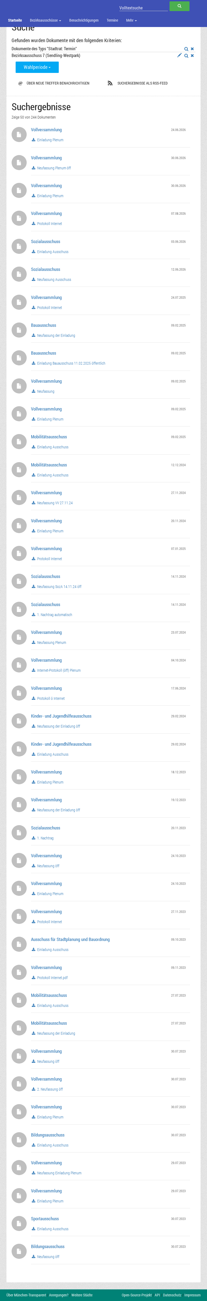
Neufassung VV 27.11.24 (54, 502)
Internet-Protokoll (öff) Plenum (58, 670)
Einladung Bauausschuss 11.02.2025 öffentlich (70, 363)
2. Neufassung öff (49, 1089)
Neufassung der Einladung (55, 335)
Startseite (15, 20)
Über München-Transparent (26, 1294)
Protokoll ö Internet (50, 698)
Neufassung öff (47, 865)
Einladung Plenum (49, 139)
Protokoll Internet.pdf (52, 977)
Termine (112, 20)
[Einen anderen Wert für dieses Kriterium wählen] (179, 55)
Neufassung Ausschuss (53, 279)
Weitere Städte (81, 1294)
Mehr (130, 20)
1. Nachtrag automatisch (54, 614)
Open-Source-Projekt (137, 1294)
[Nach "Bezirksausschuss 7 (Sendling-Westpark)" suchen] (186, 55)
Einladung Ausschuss (52, 251)
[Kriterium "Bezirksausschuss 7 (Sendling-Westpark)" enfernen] (192, 55)
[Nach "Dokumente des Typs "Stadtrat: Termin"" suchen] (186, 49)
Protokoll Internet (49, 223)
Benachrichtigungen (84, 20)
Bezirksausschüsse (44, 20)
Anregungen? (58, 1294)
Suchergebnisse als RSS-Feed (143, 83)
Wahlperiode (36, 67)
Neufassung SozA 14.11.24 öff (58, 586)
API (157, 1294)
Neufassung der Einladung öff (58, 726)
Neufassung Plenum (51, 642)
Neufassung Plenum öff (53, 168)
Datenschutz (172, 1294)
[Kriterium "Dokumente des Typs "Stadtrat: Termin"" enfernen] (192, 49)
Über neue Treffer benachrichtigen (53, 83)
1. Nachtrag (45, 838)
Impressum (192, 1294)
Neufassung (45, 391)
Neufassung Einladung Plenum (58, 1173)
